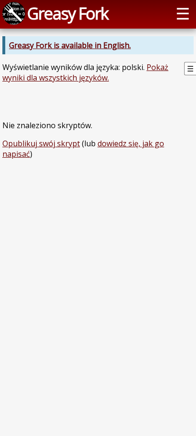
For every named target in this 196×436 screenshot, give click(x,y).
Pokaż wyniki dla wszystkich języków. (85, 72)
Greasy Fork (67, 13)
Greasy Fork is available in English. (70, 45)
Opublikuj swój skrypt (41, 143)
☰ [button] (183, 13)
